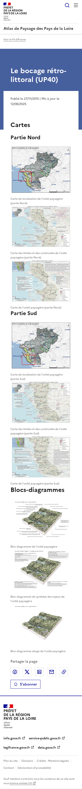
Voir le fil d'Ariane (14, 40)
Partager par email (51, 671)
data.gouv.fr (47, 747)
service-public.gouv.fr (45, 738)
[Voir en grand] (41, 170)
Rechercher (67, 5)
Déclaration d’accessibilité (34, 768)
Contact (9, 768)
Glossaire (27, 761)
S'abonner (28, 684)
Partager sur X (27, 671)
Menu (76, 5)
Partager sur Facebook (14, 671)
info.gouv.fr (12, 738)
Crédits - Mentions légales (53, 761)
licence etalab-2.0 (21, 783)
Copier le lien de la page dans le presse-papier (63, 671)
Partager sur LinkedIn (39, 671)
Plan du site (10, 761)
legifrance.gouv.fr (16, 747)
